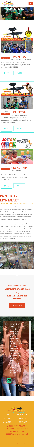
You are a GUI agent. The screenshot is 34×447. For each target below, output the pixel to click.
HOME (7, 415)
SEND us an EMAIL (17, 305)
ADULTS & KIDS (16, 14)
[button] (15, 385)
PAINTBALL (20, 57)
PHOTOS (22, 418)
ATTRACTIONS (23, 415)
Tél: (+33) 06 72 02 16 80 (17, 426)
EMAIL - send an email (19, 428)
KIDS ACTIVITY (19, 167)
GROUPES (7, 422)
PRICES (19, 73)
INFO (6, 73)
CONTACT (23, 422)
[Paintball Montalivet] (7, 3)
